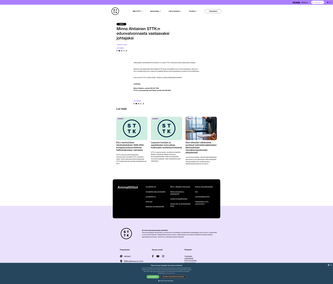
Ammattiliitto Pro (151, 197)
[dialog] (166, 273)
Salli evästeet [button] (153, 277)
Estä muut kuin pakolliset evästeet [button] (173, 277)
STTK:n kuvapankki (190, 260)
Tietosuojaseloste (189, 263)
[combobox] (317, 2)
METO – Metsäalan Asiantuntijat (180, 187)
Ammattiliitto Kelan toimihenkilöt (155, 192)
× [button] (331, 265)
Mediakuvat (304, 2)
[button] (166, 281)
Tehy (196, 192)
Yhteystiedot (213, 11)
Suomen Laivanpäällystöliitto (204, 187)
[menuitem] (330, 2)
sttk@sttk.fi (127, 256)
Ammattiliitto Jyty (151, 187)
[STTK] (115, 11)
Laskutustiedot (188, 258)
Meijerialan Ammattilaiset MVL (155, 206)
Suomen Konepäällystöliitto (178, 199)
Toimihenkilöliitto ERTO (202, 197)
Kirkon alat (149, 202)
